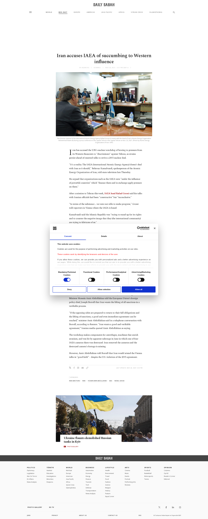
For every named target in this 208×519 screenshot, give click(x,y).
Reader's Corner (169, 476)
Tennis (146, 479)
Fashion (107, 482)
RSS (140, 515)
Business (90, 468)
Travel (107, 476)
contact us (112, 515)
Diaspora (50, 482)
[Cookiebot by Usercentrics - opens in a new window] (138, 228)
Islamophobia (155, 12)
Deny (69, 289)
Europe (77, 12)
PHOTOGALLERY (72, 446)
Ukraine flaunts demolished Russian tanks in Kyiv (87, 440)
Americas (91, 12)
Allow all (138, 289)
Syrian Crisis (137, 12)
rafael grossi (119, 381)
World (49, 12)
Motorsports (148, 476)
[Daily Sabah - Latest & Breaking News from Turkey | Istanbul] (103, 4)
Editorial (167, 479)
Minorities (50, 479)
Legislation (30, 473)
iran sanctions (74, 381)
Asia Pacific (106, 12)
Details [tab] (104, 236)
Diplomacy (30, 470)
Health (107, 470)
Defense (88, 488)
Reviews (127, 485)
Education (50, 473)
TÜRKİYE (50, 468)
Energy (88, 476)
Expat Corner (109, 496)
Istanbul (49, 470)
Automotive (90, 470)
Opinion (168, 468)
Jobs (28, 515)
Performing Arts (130, 482)
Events (127, 476)
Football (147, 470)
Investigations (51, 476)
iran (83, 381)
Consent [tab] (68, 236)
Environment (109, 473)
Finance (88, 479)
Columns (167, 470)
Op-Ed (166, 473)
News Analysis (32, 482)
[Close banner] (155, 228)
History (107, 491)
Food (107, 479)
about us (83, 515)
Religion (108, 488)
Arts (127, 468)
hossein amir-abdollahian (97, 381)
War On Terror (32, 476)
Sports (147, 468)
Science (107, 485)
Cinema (127, 470)
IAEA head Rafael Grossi (116, 193)
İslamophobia (71, 488)
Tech (87, 485)
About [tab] (140, 236)
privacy (55, 515)
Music (127, 473)
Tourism (88, 482)
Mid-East (63, 12)
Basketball (147, 473)
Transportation (91, 491)
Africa (122, 12)
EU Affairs (30, 479)
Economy (89, 473)
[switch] (91, 280)
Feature (107, 494)
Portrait (127, 479)
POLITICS (31, 468)
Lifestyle (109, 468)
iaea (110, 381)
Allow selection (104, 289)
